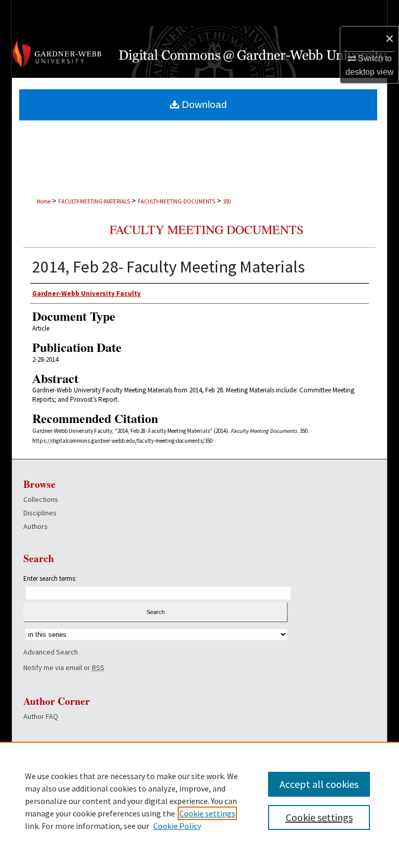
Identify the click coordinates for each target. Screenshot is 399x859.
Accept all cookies (319, 784)
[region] (199, 800)
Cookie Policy (177, 826)
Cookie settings (207, 813)
